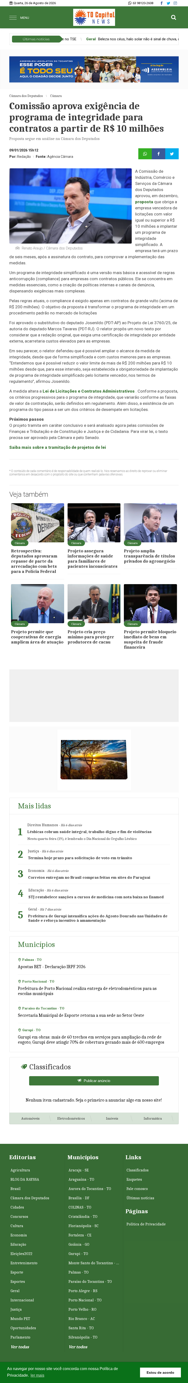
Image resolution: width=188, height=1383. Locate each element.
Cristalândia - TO (83, 1216)
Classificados (138, 1170)
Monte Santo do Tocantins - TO (94, 1263)
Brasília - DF (79, 1198)
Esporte (17, 1272)
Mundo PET (20, 1319)
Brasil (16, 1189)
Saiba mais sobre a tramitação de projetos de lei (57, 447)
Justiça (16, 1309)
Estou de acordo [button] (160, 1372)
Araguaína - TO (81, 1179)
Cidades (17, 1207)
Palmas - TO (79, 1272)
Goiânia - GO (79, 1244)
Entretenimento (24, 1263)
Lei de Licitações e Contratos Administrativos (89, 391)
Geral (15, 1291)
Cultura (17, 1226)
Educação (18, 1244)
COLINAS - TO (80, 1207)
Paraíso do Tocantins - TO (90, 1281)
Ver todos (78, 1347)
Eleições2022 (21, 1254)
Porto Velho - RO (82, 1309)
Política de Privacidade (146, 1224)
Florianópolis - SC (84, 1226)
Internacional (22, 1300)
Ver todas (20, 1347)
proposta (144, 201)
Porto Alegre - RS (83, 1291)
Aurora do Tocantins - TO (90, 1189)
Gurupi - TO (78, 1254)
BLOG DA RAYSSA (25, 1179)
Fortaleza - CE (80, 1235)
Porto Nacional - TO (85, 1300)
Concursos (19, 1216)
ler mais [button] (37, 1375)
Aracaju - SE (79, 1170)
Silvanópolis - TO (83, 1337)
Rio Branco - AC (82, 1319)
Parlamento (20, 1337)
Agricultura (20, 1170)
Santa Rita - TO (81, 1328)
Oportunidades (23, 1328)
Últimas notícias (140, 1198)
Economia (19, 1235)
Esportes (18, 1281)
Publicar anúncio (97, 1081)
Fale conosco (137, 1189)
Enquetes (134, 1179)
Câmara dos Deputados (30, 1198)
